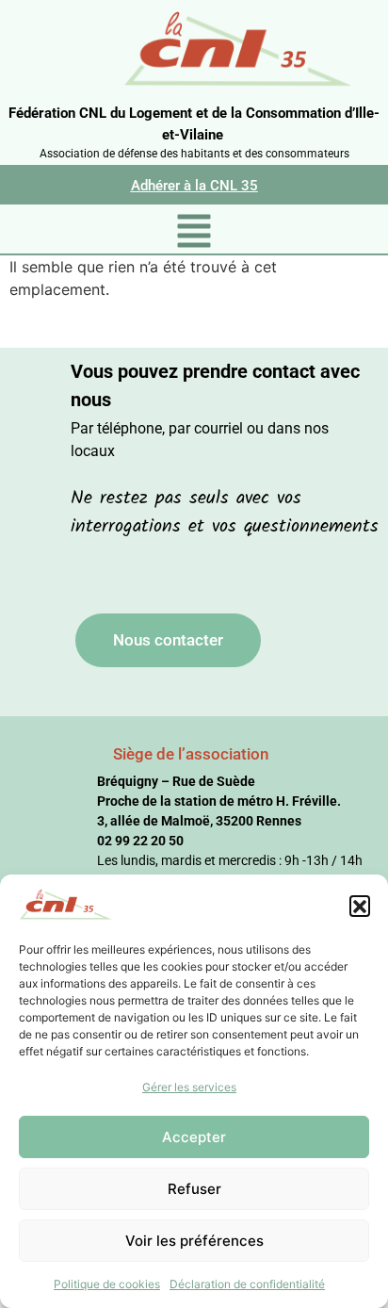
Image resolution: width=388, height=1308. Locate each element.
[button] (359, 905)
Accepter (194, 1137)
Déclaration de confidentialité (247, 1284)
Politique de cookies (107, 1284)
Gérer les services (189, 1087)
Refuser (194, 1189)
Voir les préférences (194, 1241)
